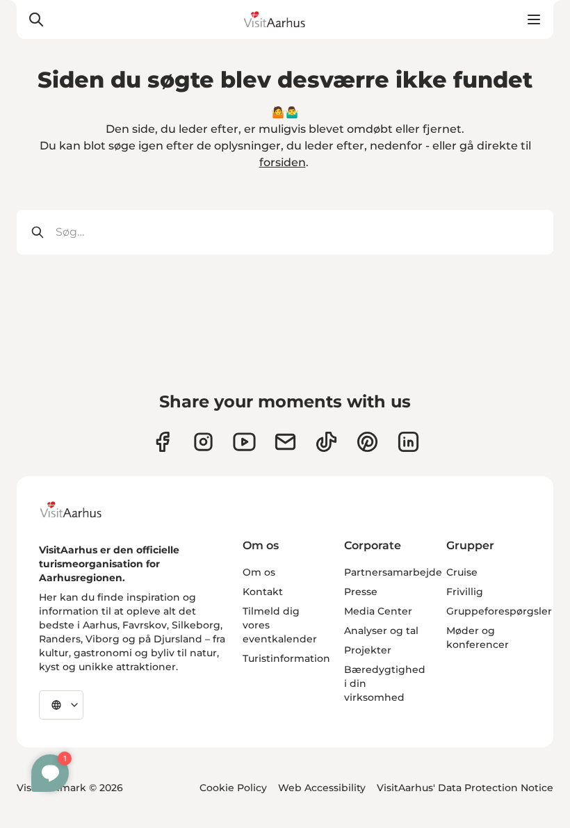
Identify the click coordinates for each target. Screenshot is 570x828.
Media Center (378, 611)
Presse (360, 591)
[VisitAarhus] (81, 509)
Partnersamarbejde (393, 572)
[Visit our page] (203, 442)
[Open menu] (534, 19)
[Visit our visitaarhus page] (162, 442)
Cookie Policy (233, 787)
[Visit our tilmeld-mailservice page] (285, 442)
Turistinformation (286, 658)
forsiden (282, 162)
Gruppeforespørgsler (499, 611)
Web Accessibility (322, 787)
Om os (259, 572)
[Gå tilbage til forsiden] (285, 19)
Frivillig (464, 591)
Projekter (367, 650)
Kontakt (263, 591)
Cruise (462, 572)
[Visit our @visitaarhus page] (326, 442)
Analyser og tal (381, 630)
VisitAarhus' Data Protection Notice (465, 787)
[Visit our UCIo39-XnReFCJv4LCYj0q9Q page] (244, 442)
